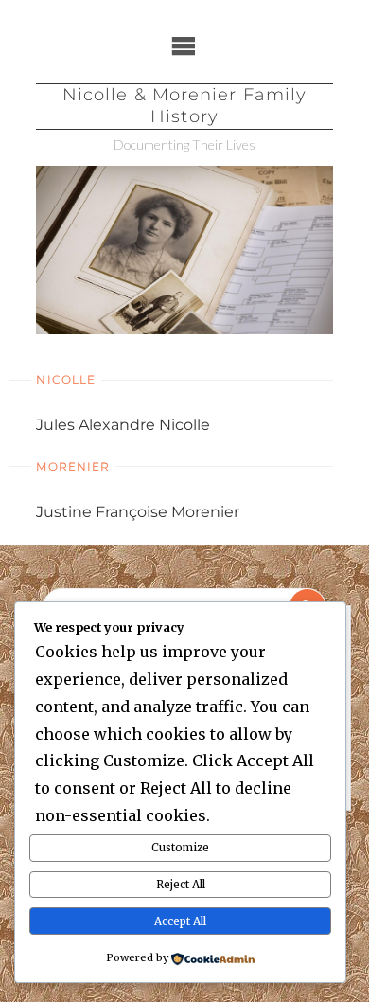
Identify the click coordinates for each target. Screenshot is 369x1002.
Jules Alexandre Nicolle (123, 425)
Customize (180, 847)
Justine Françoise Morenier (137, 512)
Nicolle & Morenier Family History (185, 105)
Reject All (180, 884)
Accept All (180, 921)
